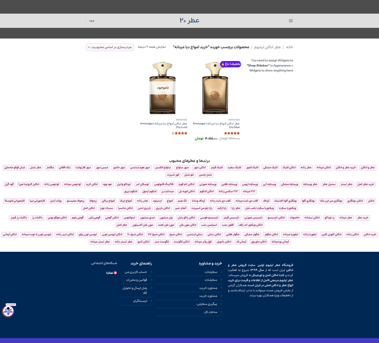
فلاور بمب (228, 225)
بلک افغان (64, 167)
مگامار (50, 167)
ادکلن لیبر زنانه (65, 234)
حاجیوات (294, 218)
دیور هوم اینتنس (140, 167)
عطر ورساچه (310, 184)
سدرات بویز (106, 208)
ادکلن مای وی (258, 242)
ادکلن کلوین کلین (331, 234)
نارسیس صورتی (253, 218)
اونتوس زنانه (51, 184)
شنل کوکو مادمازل (14, 167)
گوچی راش (94, 218)
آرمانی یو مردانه (280, 242)
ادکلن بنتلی (214, 234)
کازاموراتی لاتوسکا (15, 201)
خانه (289, 47)
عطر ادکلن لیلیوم (267, 47)
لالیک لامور (252, 167)
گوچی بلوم (77, 218)
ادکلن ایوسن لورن (112, 234)
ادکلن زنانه (352, 234)
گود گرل (9, 184)
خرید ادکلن (370, 234)
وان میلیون (166, 218)
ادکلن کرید (92, 184)
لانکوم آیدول (149, 191)
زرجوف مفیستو (75, 201)
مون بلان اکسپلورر (142, 225)
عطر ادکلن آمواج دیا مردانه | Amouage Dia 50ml (163, 125)
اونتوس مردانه (72, 184)
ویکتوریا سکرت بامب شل (259, 208)
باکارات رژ (37, 218)
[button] (290, 20)
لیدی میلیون (147, 218)
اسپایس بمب (209, 225)
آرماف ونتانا (198, 201)
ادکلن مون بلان (187, 225)
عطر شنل (35, 167)
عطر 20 (190, 21)
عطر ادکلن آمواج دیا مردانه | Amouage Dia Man (216, 125)
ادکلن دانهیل (224, 242)
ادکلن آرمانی (10, 234)
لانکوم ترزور (130, 191)
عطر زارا (236, 208)
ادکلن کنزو (143, 242)
